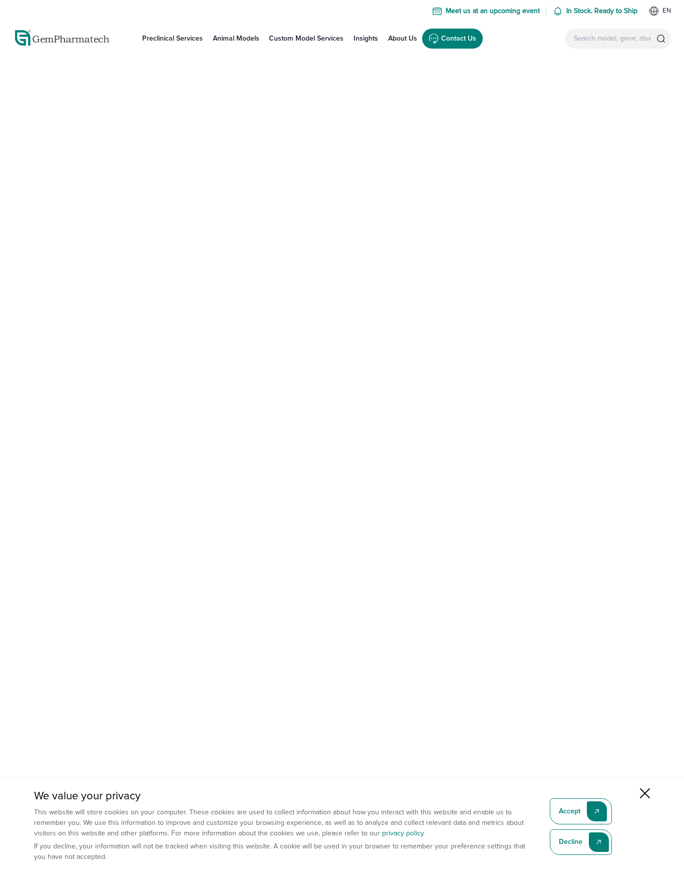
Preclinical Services (172, 38)
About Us (402, 38)
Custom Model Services (306, 38)
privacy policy (403, 833)
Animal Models (236, 38)
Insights (366, 38)
